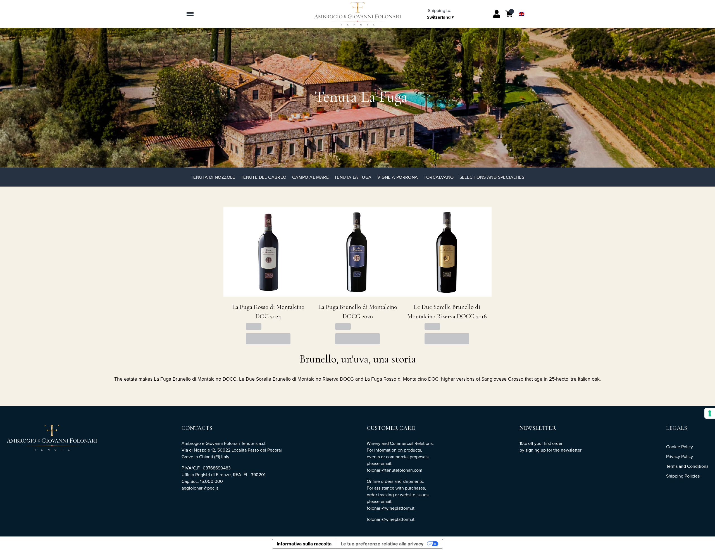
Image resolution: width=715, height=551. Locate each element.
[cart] (509, 14)
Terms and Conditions (687, 466)
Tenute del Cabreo (264, 177)
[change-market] (441, 13)
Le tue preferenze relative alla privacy (382, 544)
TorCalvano (439, 177)
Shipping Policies (683, 476)
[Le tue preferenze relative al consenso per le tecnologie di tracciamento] (709, 413)
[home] (357, 14)
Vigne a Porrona (397, 177)
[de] (521, 6)
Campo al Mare (310, 177)
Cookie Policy (679, 446)
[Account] (496, 14)
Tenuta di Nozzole (213, 177)
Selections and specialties (491, 177)
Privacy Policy (679, 456)
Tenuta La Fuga (353, 177)
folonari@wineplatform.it (390, 519)
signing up (535, 450)
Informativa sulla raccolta (304, 544)
